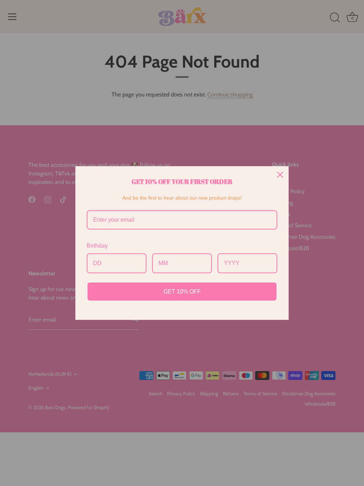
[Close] (280, 174)
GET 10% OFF (182, 292)
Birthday (97, 246)
